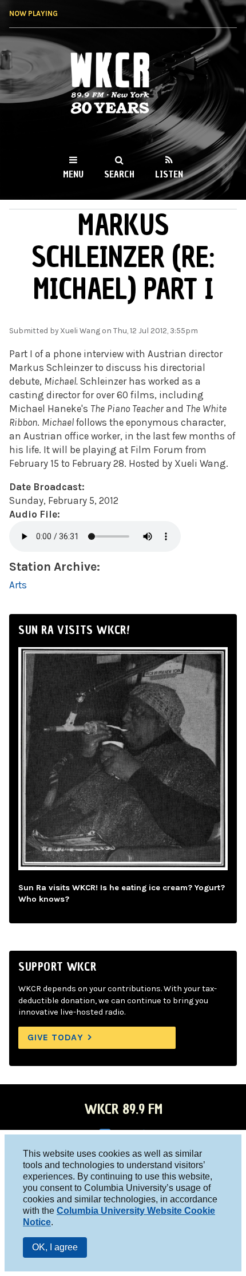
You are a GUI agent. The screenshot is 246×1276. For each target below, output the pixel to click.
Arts (18, 585)
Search (119, 174)
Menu (73, 174)
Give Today (55, 1037)
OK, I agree (55, 1247)
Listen (169, 174)
